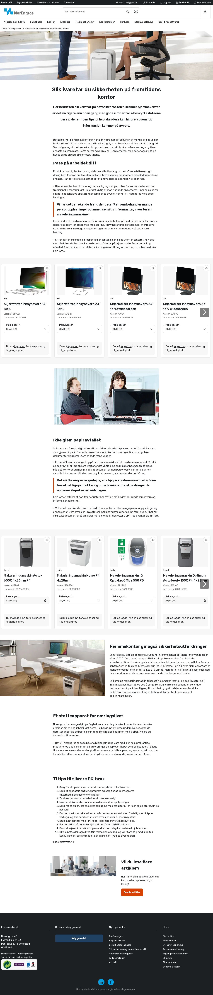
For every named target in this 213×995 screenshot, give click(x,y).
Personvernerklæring (173, 949)
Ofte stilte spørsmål (173, 945)
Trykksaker (69, 2)
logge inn (19, 346)
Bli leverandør (170, 962)
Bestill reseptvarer (168, 22)
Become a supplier (172, 966)
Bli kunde (167, 958)
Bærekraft (6, 2)
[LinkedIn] (101, 982)
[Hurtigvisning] (47, 268)
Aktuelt (113, 962)
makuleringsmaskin (130, 465)
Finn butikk (168, 936)
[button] (204, 312)
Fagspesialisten (24, 2)
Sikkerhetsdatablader (48, 2)
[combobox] (101, 11)
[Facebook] (111, 982)
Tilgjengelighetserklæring (175, 953)
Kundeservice (170, 940)
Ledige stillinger (117, 958)
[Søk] (128, 11)
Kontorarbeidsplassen (11, 29)
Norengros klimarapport (121, 953)
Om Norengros (116, 936)
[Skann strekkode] (136, 11)
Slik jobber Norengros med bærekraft (127, 949)
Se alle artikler (132, 892)
